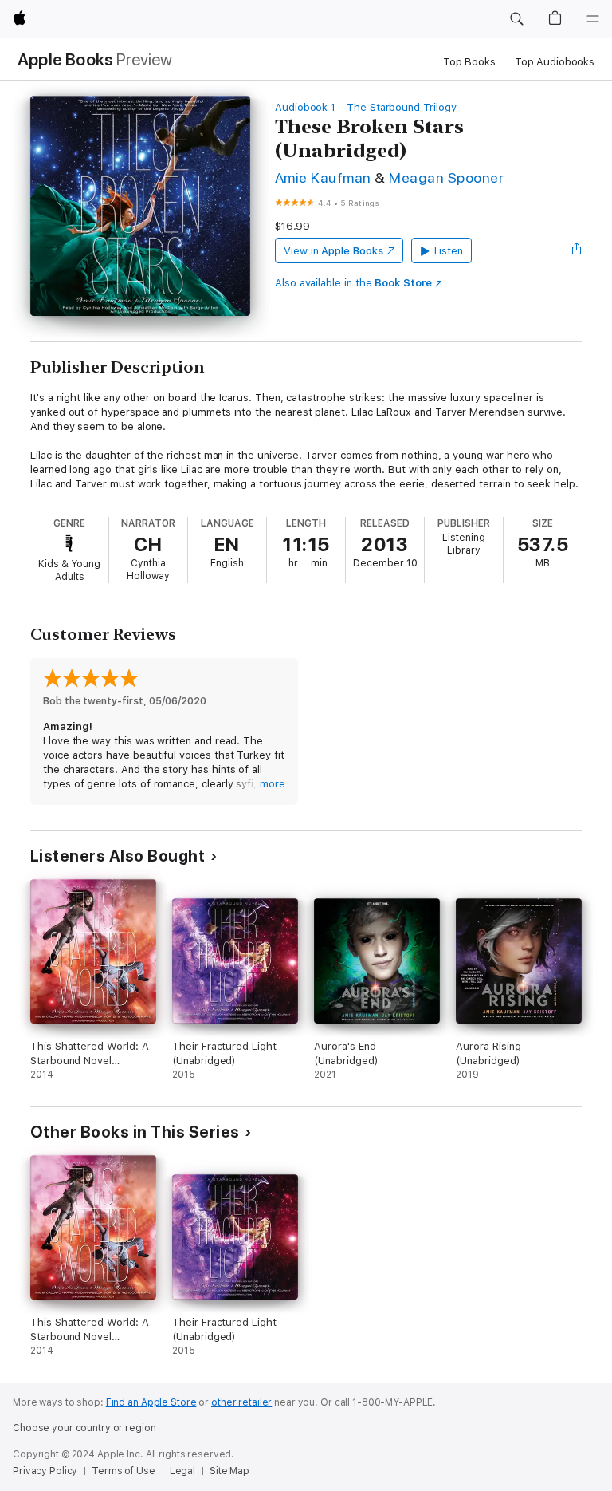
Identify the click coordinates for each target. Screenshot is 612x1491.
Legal (182, 1471)
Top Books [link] (469, 62)
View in (333, 251)
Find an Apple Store (151, 1402)
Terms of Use (123, 1471)
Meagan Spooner (446, 177)
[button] (516, 19)
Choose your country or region (84, 1428)
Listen (449, 251)
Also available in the (353, 283)
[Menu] (593, 19)
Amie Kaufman (323, 177)
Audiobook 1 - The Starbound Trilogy (366, 107)
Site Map (229, 1471)
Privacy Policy (45, 1471)
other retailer (241, 1402)
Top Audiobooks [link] (554, 62)
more (272, 784)
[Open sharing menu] (577, 250)
